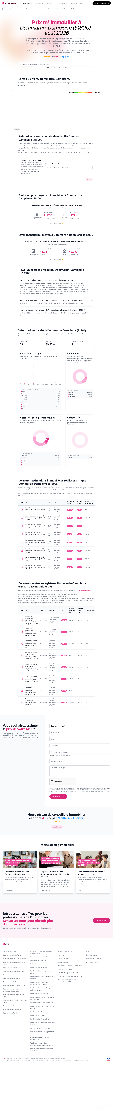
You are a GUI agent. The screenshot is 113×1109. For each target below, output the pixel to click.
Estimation (26, 3)
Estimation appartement (38, 960)
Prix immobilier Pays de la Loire (40, 1019)
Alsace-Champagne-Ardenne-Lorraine (32, 9)
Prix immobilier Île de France (39, 967)
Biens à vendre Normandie (12, 968)
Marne (50, 9)
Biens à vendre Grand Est (11, 975)
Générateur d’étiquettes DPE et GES (70, 976)
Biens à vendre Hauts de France (13, 971)
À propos (61, 955)
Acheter (38, 3)
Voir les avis (57, 827)
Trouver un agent (61, 3)
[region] (56, 110)
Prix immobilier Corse (37, 1015)
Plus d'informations (84, 591)
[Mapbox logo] (16, 129)
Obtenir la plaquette (101, 920)
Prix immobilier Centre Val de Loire (41, 1003)
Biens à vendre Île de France (12, 955)
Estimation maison (36, 964)
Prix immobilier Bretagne (38, 1012)
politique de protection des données (100, 791)
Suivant (89, 179)
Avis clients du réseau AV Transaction (70, 966)
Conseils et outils (76, 3)
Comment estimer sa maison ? (40, 1028)
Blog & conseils (63, 962)
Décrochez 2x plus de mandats (68, 973)
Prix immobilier (12, 9)
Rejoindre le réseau (100, 3)
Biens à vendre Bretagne (11, 982)
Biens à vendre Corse (10, 1006)
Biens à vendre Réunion (11, 1013)
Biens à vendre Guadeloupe (12, 1009)
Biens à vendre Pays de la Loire (13, 978)
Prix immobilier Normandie (39, 994)
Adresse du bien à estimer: (53, 164)
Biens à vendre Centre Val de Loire (14, 959)
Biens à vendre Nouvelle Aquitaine (14, 985)
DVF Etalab (72, 591)
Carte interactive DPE (65, 969)
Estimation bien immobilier (39, 957)
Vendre (49, 3)
